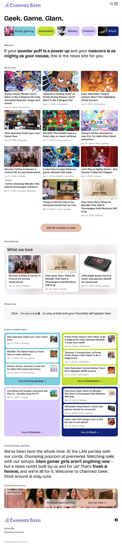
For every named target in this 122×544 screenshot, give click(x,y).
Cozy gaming (64, 140)
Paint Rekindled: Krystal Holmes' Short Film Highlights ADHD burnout (98, 97)
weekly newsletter (66, 176)
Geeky (23, 176)
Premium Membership (61, 502)
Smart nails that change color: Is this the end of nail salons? (84, 420)
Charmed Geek (15, 542)
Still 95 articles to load (61, 227)
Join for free (95, 502)
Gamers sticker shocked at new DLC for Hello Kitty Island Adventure (98, 136)
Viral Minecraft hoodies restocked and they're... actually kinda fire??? (27, 392)
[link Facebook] (116, 520)
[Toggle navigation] (116, 3)
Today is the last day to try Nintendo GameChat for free (59, 204)
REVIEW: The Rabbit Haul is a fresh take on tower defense (59, 135)
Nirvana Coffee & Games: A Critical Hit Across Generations (22, 171)
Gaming (23, 140)
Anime (99, 176)
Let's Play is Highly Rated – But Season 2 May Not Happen (99, 171)
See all (30, 381)
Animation (25, 107)
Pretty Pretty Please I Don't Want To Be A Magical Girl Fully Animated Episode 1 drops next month (22, 98)
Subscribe (9, 528)
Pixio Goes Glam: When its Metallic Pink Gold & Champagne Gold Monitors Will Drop (99, 207)
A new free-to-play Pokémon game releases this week (59, 171)
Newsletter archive (14, 532)
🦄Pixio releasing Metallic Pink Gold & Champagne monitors (21, 185)
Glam (82, 426)
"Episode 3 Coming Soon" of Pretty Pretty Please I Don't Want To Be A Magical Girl (59, 97)
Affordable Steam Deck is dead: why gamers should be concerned (96, 279)
